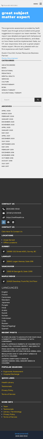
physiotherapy (8, 84)
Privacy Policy (7, 390)
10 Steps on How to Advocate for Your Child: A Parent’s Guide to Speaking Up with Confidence (21, 339)
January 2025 (7, 130)
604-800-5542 (12, 5)
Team (5, 406)
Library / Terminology (12, 412)
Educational (7, 70)
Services (5, 79)
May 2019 (5, 147)
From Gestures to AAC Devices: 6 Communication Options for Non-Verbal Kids (21, 350)
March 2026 (7, 113)
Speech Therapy (8, 90)
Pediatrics (6, 73)
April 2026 (6, 111)
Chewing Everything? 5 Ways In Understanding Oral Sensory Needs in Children (18, 361)
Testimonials (7, 386)
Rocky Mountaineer (10, 58)
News (4, 68)
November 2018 (8, 155)
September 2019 (8, 144)
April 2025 (6, 127)
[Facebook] (8, 222)
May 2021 (5, 133)
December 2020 (8, 138)
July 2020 (6, 141)
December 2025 (8, 122)
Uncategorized (8, 65)
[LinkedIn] (13, 222)
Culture (5, 82)
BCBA (4, 87)
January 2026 (7, 119)
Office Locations (10, 243)
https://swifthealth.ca (15, 217)
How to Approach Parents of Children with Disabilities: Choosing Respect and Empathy (21, 345)
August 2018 (7, 161)
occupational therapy (12, 93)
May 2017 (5, 166)
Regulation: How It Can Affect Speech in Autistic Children (19, 355)
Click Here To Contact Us (12, 232)
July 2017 (5, 163)
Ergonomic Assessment (13, 371)
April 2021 (6, 136)
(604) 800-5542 (13, 209)
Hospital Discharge (11, 374)
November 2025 (8, 124)
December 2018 (8, 152)
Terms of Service (8, 394)
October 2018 (7, 158)
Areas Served (9, 240)
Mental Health (8, 76)
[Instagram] (4, 222)
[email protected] (21, 434)
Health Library (8, 382)
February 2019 (8, 149)
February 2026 (8, 116)
